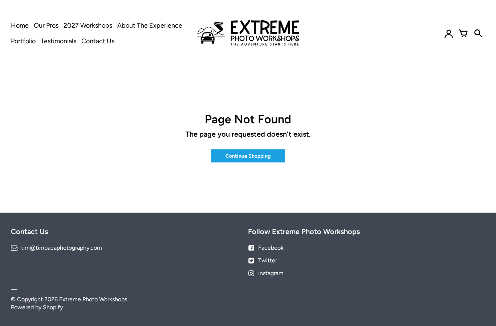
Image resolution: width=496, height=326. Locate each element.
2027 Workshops (88, 25)
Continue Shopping (248, 156)
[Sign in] (449, 33)
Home (20, 25)
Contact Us (97, 41)
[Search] (478, 33)
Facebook (271, 247)
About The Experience (149, 25)
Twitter (267, 260)
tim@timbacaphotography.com (61, 247)
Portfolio (23, 41)
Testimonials (58, 41)
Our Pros (46, 25)
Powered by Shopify (37, 307)
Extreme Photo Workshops (93, 299)
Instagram (271, 273)
